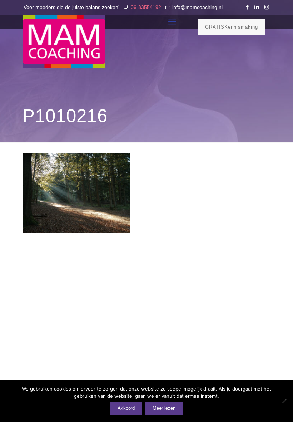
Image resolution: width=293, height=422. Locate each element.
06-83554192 (146, 7)
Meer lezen (164, 408)
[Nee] (284, 400)
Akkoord (126, 408)
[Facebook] (247, 7)
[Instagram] (266, 7)
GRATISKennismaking (231, 27)
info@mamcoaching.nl (197, 7)
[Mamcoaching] (64, 41)
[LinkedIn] (257, 7)
